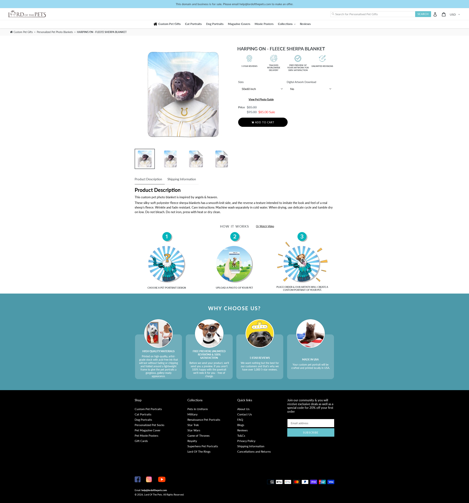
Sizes (241, 82)
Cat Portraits (143, 414)
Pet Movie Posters (146, 435)
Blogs (240, 425)
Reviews (242, 430)
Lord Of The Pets (153, 494)
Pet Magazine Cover (147, 430)
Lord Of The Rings (199, 451)
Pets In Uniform (197, 409)
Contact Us (244, 414)
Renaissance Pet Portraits (203, 419)
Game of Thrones (198, 435)
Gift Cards (141, 441)
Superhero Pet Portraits (202, 446)
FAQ (240, 419)
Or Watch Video (265, 226)
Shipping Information (181, 179)
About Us (243, 409)
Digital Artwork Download (301, 82)
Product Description (148, 179)
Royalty (192, 441)
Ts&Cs (241, 435)
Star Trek (193, 425)
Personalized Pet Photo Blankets (55, 32)
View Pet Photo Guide (261, 99)
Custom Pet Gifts (23, 32)
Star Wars (193, 430)
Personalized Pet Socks (149, 425)
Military (192, 414)
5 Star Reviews (249, 66)
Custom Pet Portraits (148, 409)
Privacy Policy (246, 441)
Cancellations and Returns (254, 451)
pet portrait (168, 287)
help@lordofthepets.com (154, 490)
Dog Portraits (143, 419)
